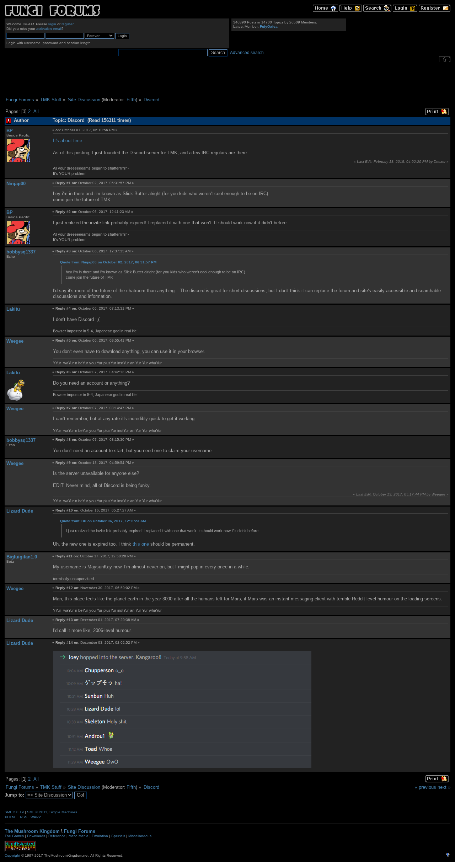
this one (141, 544)
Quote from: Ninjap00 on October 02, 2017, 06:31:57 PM (108, 262)
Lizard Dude (19, 511)
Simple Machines (63, 812)
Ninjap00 (16, 183)
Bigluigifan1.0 (21, 557)
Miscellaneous (139, 836)
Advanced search (247, 52)
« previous (425, 787)
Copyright (12, 855)
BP (9, 130)
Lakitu (13, 309)
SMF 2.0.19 (14, 812)
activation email (48, 29)
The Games (14, 836)
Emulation (100, 836)
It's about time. (68, 140)
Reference (56, 836)
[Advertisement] (227, 80)
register (67, 24)
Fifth (131, 99)
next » (444, 787)
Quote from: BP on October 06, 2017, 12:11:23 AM (103, 521)
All (36, 111)
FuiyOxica (269, 26)
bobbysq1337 (21, 252)
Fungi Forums (79, 831)
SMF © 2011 (37, 812)
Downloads (36, 836)
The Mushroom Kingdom (32, 831)
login (52, 24)
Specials (118, 836)
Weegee (14, 341)
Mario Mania (79, 836)
